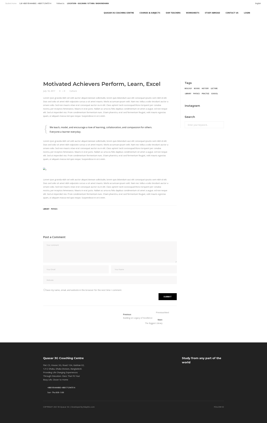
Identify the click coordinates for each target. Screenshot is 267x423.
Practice (205, 93)
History (205, 88)
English (258, 3)
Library (46, 209)
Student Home (11, 3)
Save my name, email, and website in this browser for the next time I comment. (84, 290)
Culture (73, 91)
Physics (54, 209)
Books (197, 88)
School (214, 93)
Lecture (214, 88)
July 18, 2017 (49, 91)
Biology (188, 88)
